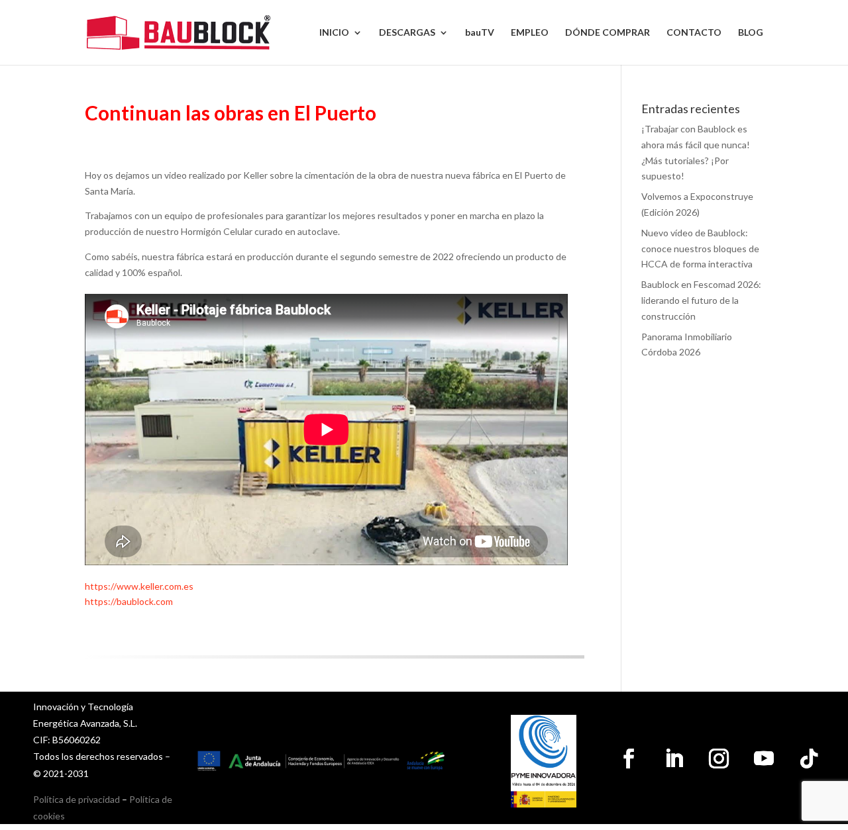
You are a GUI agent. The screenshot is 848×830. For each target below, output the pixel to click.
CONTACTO (693, 33)
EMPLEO (530, 33)
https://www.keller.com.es (139, 586)
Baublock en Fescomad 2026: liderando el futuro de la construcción (701, 300)
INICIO (334, 33)
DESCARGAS (407, 33)
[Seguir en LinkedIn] (674, 758)
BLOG (750, 33)
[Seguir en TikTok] (809, 758)
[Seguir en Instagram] (719, 758)
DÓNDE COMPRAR (607, 33)
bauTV (479, 33)
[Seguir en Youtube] (764, 758)
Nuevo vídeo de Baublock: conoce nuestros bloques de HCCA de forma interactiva (700, 248)
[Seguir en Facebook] (629, 758)
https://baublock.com (129, 601)
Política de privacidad (76, 799)
